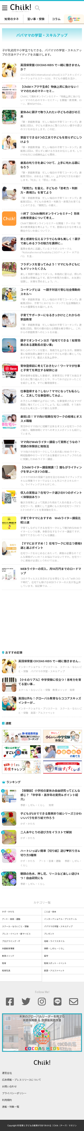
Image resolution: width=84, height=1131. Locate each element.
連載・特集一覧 (10, 1106)
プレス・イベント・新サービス (16, 933)
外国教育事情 (8, 948)
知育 (72, 689)
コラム (56, 19)
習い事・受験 (35, 19)
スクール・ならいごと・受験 (34, 689)
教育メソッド (60, 689)
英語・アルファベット (43, 712)
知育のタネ (11, 19)
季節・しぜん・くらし (32, 805)
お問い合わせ (9, 1086)
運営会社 (7, 1073)
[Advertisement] (42, 619)
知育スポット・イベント (55, 963)
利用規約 (7, 1100)
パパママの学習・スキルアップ (48, 671)
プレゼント (49, 933)
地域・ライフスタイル (54, 941)
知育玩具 (6, 970)
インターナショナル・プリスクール (37, 667)
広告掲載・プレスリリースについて (21, 1079)
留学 (46, 955)
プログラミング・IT (11, 941)
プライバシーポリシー (14, 1093)
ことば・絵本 (50, 911)
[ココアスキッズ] (74, 19)
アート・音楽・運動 (50, 861)
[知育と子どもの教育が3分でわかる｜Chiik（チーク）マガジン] (20, 7)
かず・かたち (27, 823)
